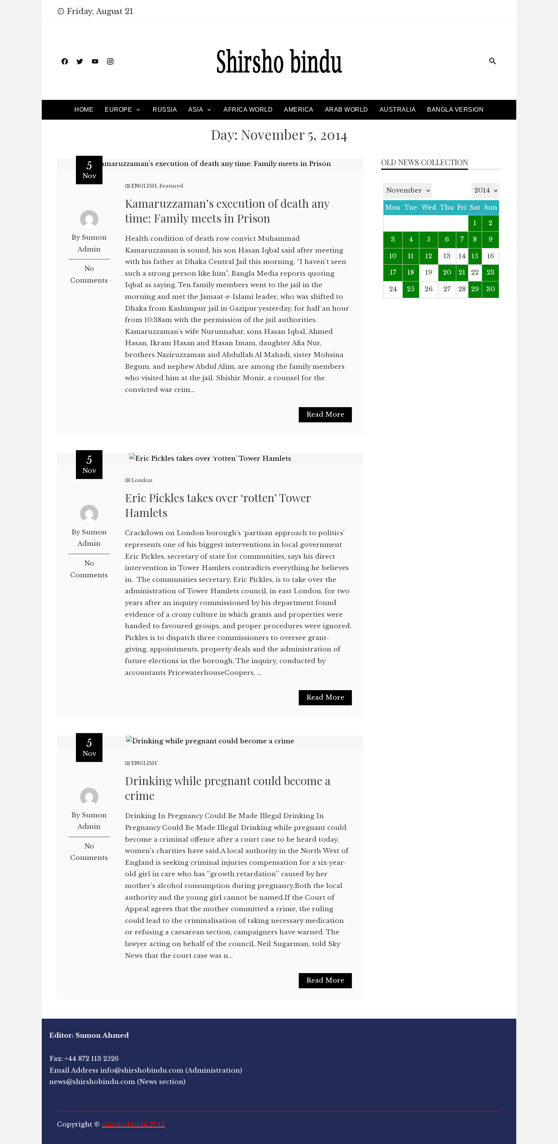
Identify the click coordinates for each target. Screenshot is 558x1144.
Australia (398, 109)
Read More (325, 415)
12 (428, 256)
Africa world (248, 109)
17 (393, 273)
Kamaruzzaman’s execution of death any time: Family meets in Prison (227, 211)
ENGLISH (144, 186)
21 (462, 273)
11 (411, 256)
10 (393, 256)
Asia (195, 109)
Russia (165, 109)
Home (83, 109)
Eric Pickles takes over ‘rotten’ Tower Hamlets (218, 505)
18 (410, 273)
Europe (118, 109)
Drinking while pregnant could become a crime (228, 788)
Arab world (346, 109)
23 (491, 273)
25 (411, 289)
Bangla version (455, 109)
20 (447, 273)
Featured (171, 186)
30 (490, 289)
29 (475, 289)
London (142, 480)
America (299, 109)
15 (474, 256)
